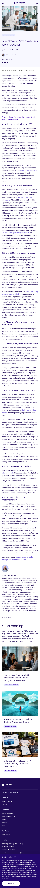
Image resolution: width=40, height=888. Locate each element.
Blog (3, 70)
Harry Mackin (16, 55)
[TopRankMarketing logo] (20, 3)
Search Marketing (8, 35)
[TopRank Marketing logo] (8, 785)
